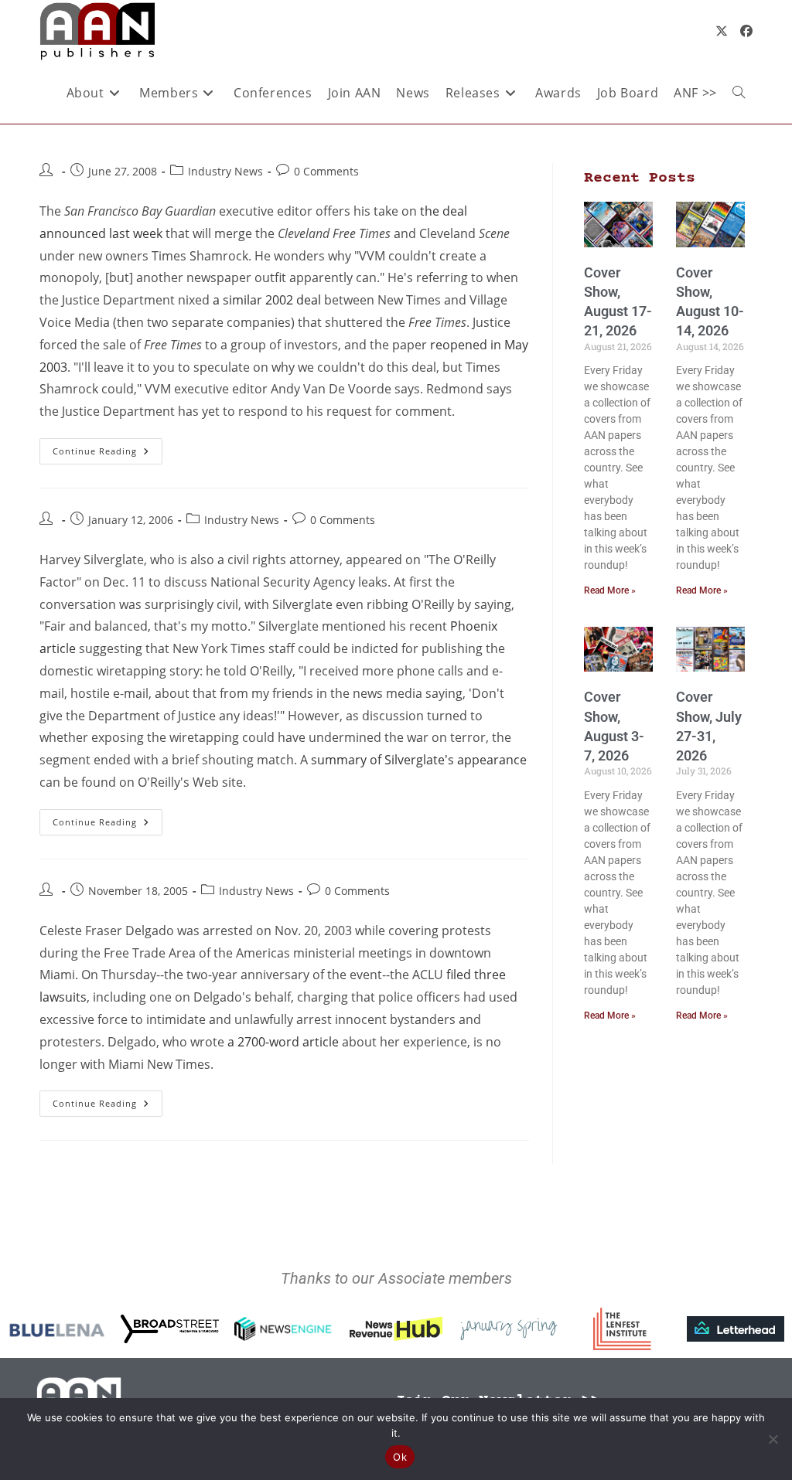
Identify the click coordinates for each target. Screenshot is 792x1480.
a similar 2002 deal (267, 299)
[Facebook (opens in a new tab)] (746, 31)
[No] (772, 1439)
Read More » (610, 590)
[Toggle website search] (739, 93)
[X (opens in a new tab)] (721, 31)
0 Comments (326, 171)
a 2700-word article (283, 1041)
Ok (400, 1457)
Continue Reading (107, 447)
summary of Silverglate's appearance (419, 759)
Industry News (225, 171)
